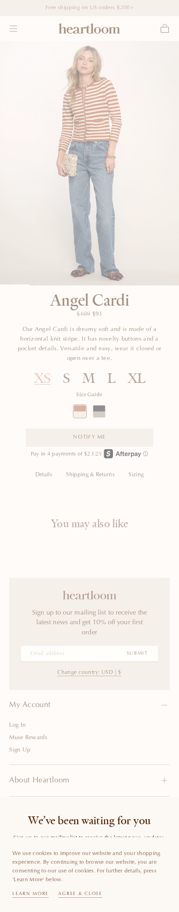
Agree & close (80, 894)
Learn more (30, 894)
